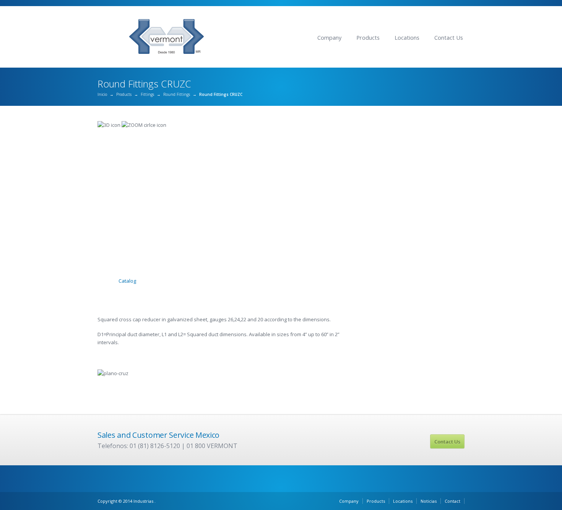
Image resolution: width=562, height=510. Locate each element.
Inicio (102, 94)
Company (329, 37)
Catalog (127, 280)
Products (368, 37)
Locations (407, 37)
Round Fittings (176, 94)
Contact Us (448, 37)
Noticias (429, 501)
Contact (452, 501)
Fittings (147, 94)
